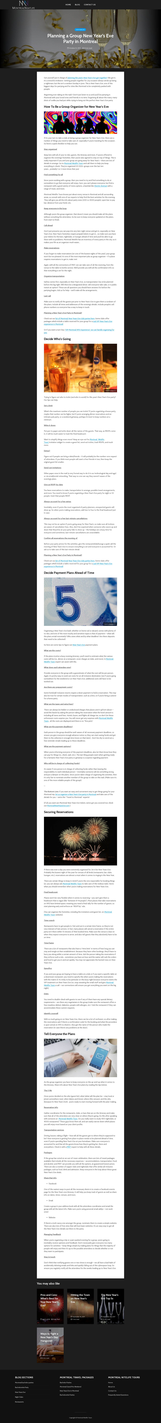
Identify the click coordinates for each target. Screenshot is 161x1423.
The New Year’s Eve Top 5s (109, 1296)
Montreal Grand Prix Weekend (70, 1387)
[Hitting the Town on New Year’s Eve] (80, 1306)
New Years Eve (80, 29)
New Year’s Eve (79, 645)
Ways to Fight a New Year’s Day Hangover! (49, 1337)
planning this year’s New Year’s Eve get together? (87, 78)
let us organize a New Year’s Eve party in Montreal (75, 794)
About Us (111, 1387)
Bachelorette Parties (67, 1395)
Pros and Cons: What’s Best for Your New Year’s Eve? (49, 1300)
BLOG (77, 5)
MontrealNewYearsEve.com (58, 806)
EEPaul (112, 390)
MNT (69, 1147)
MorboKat (111, 624)
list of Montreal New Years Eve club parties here (75, 318)
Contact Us (112, 1391)
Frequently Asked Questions (118, 1395)
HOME (68, 5)
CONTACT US (90, 5)
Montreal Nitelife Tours (73, 163)
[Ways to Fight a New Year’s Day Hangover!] (50, 1345)
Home (110, 1383)
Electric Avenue (100, 186)
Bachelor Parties (66, 1383)
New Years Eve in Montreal (69, 1391)
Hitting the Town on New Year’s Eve (80, 1298)
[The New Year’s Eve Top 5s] (110, 1306)
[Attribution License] (115, 390)
